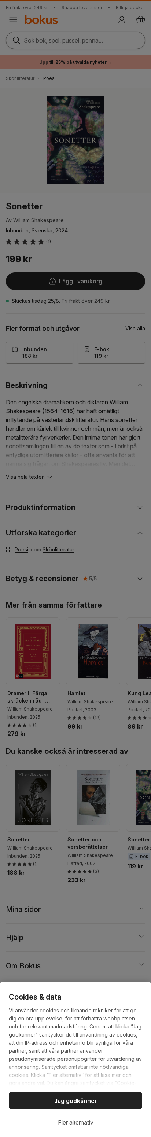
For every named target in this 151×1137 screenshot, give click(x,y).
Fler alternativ (75, 1122)
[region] (75, 1059)
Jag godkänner (75, 1100)
